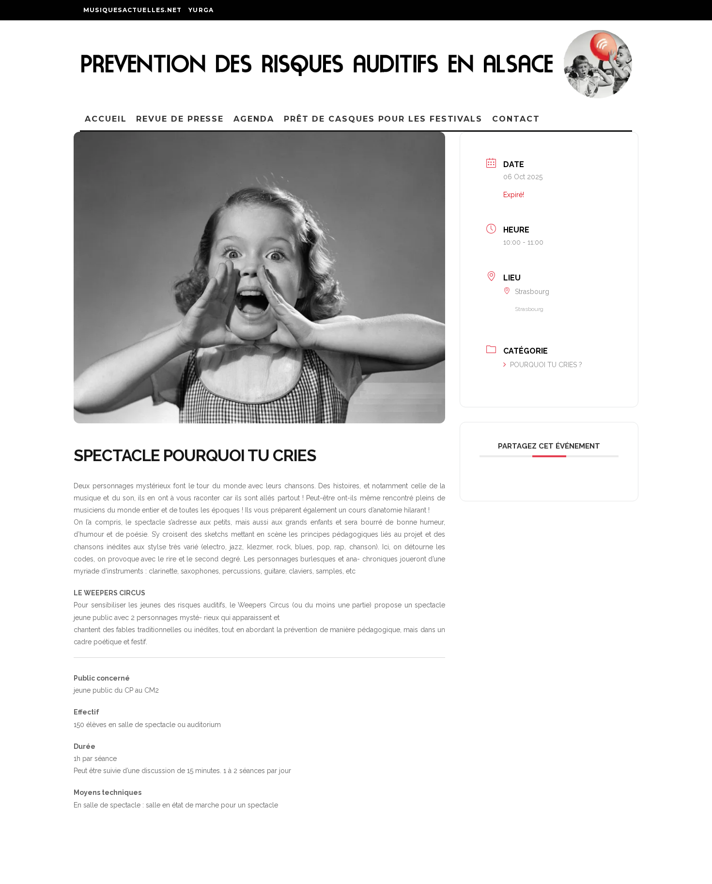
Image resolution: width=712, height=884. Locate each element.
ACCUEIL (105, 119)
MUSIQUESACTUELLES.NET (132, 10)
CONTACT (516, 119)
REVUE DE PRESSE (180, 119)
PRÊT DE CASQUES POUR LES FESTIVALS (383, 119)
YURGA (201, 10)
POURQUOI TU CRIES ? (546, 365)
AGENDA (253, 119)
